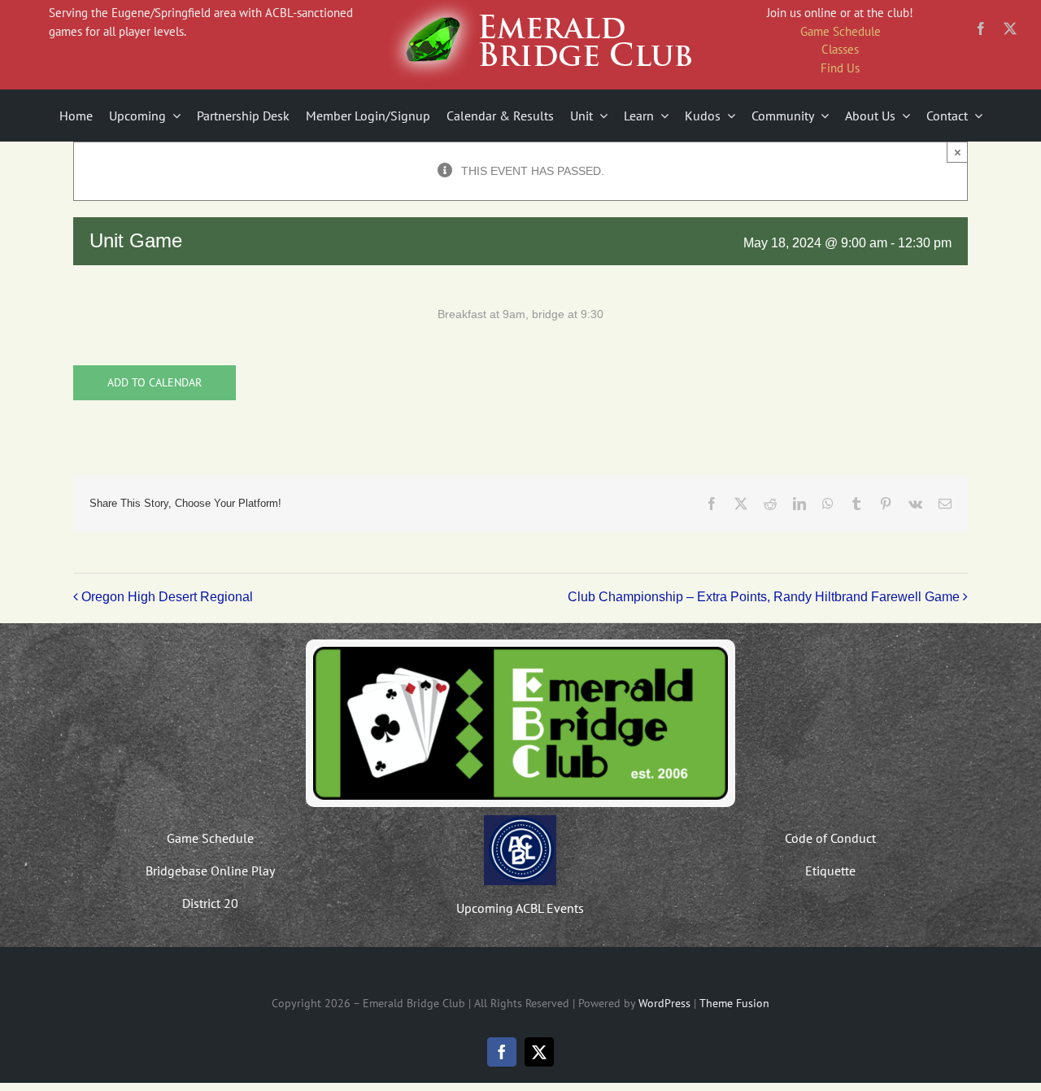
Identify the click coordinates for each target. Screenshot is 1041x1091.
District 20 (210, 903)
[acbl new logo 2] (520, 820)
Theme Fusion (734, 1003)
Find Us (840, 68)
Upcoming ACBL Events (520, 908)
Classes (840, 49)
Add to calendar (154, 383)
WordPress (664, 1003)
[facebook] (980, 28)
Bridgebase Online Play (210, 870)
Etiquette (830, 870)
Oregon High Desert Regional (167, 597)
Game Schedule (840, 31)
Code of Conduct (830, 838)
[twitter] (1010, 28)
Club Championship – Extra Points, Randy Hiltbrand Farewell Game (764, 597)
